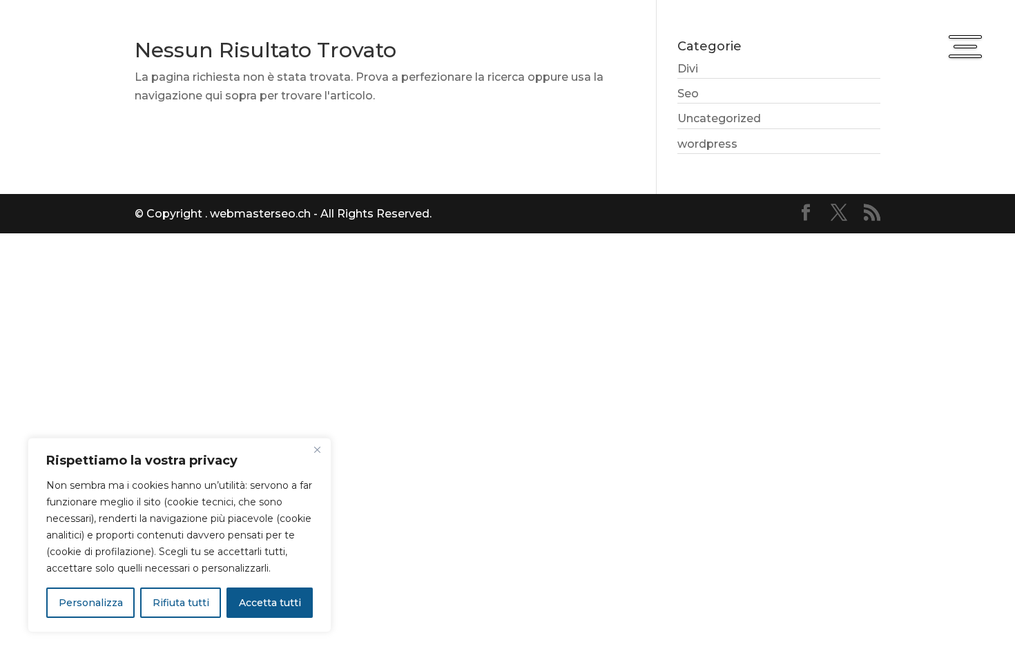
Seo (688, 93)
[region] (179, 535)
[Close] (317, 449)
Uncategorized (719, 118)
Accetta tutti (270, 602)
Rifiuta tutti (181, 602)
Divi (687, 68)
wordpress (707, 144)
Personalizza (91, 602)
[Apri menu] (965, 46)
